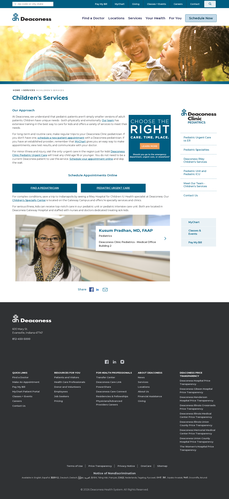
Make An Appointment (25, 382)
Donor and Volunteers (67, 386)
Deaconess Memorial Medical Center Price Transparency (197, 432)
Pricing (58, 401)
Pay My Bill (195, 242)
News (141, 377)
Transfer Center (105, 377)
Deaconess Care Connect (111, 391)
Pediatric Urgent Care (113, 188)
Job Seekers (61, 396)
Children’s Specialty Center (29, 200)
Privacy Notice (126, 465)
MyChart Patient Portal (26, 391)
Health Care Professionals (69, 382)
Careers (17, 401)
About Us (143, 391)
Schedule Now (201, 18)
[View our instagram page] (122, 362)
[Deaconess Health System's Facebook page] (106, 362)
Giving (142, 401)
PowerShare (103, 386)
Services (135, 18)
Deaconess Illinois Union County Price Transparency (196, 423)
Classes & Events (194, 232)
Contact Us (191, 195)
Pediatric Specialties (196, 149)
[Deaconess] (31, 17)
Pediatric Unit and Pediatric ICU (195, 173)
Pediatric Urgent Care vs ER (197, 139)
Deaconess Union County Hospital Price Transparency (196, 440)
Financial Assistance (150, 396)
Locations (116, 18)
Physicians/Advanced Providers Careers (109, 403)
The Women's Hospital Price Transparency (197, 448)
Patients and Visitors (66, 377)
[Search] (210, 4)
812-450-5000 (21, 338)
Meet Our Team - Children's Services (195, 185)
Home (16, 90)
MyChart (80, 141)
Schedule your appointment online (91, 158)
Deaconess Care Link (108, 382)
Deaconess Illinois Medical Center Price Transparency (196, 415)
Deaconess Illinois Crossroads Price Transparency (197, 407)
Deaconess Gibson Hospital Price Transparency (196, 390)
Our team (108, 120)
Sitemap (162, 465)
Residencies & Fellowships (112, 396)
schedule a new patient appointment (61, 137)
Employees (61, 391)
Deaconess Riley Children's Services (195, 160)
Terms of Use (75, 465)
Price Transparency (100, 465)
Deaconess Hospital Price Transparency (195, 382)
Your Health (155, 18)
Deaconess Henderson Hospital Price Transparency (196, 399)
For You (175, 18)
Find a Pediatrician (45, 188)
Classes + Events (22, 396)
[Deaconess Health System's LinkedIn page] (114, 362)
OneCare (146, 465)
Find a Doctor (93, 18)
